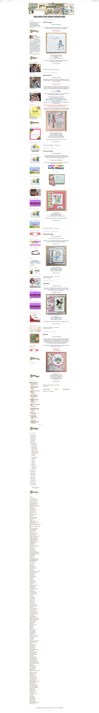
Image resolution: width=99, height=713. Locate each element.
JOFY (31, 596)
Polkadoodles (49, 277)
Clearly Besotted (33, 528)
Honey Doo (32, 582)
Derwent (31, 547)
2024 (32, 437)
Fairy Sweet (33, 392)
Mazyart (31, 622)
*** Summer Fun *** (34, 405)
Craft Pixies (32, 534)
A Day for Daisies (33, 499)
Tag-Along (32, 682)
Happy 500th (47, 75)
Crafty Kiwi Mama (34, 382)
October (33, 447)
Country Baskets (33, 533)
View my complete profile (35, 53)
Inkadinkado (32, 587)
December (34, 444)
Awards (63, 16)
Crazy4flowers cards (35, 408)
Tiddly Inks (32, 688)
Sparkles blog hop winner (35, 670)
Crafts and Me (33, 537)
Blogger (61, 707)
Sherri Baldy (32, 666)
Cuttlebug (32, 543)
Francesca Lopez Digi (34, 571)
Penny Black (32, 644)
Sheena (31, 664)
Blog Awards (51, 16)
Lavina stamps (32, 606)
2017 (32, 473)
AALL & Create (33, 501)
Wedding (31, 697)
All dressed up (32, 504)
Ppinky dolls (32, 653)
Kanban (31, 601)
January (33, 468)
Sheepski (31, 665)
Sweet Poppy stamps (34, 681)
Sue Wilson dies (33, 678)
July (32, 460)
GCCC (31, 574)
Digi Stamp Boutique (34, 553)
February (33, 467)
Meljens (31, 623)
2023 (32, 439)
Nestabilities (32, 637)
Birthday (45, 334)
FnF (30, 570)
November (34, 446)
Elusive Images (32, 558)
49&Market (32, 498)
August (33, 458)
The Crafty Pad (33, 686)
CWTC (31, 544)
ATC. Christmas (33, 514)
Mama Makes (32, 621)
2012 (32, 480)
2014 (32, 477)
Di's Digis (31, 549)
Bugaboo (31, 520)
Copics (31, 532)
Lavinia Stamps (33, 608)
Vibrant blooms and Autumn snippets (34, 396)
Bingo (31, 519)
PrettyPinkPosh (33, 654)
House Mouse (32, 585)
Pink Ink (31, 648)
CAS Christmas (47, 22)
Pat (48, 69)
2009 (32, 484)
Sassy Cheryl (32, 659)
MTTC (50, 328)
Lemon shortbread (33, 611)
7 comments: (56, 228)
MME (31, 627)
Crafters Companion (34, 536)
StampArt (32, 675)
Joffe (31, 595)
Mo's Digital (32, 629)
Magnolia (31, 617)
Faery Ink (31, 565)
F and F (31, 564)
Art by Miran (32, 512)
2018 (32, 471)
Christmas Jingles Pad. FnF (35, 524)
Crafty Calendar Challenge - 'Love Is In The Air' (35, 417)
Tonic (31, 692)
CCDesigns (32, 523)
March (33, 465)
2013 (32, 478)
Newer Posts (46, 389)
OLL (30, 638)
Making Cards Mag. (33, 618)
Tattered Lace (32, 683)
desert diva (33, 412)
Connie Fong (32, 531)
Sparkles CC (32, 672)
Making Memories (33, 619)
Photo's (45, 16)
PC (30, 643)
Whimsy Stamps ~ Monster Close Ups (34, 384)
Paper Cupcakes (33, 640)
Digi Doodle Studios (34, 552)
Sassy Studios (32, 660)
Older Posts (66, 389)
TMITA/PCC (32, 691)
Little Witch (46, 283)
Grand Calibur (32, 576)
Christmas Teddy (48, 151)
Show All (39, 424)
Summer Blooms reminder (34, 388)
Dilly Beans (32, 554)
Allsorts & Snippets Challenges (34, 401)
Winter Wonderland (33, 702)
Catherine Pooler (33, 522)
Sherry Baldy (32, 668)
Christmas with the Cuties (35, 526)
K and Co (31, 598)
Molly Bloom (32, 632)
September (34, 457)
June (33, 461)
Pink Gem (32, 647)
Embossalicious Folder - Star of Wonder (34, 560)
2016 (32, 474)
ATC (30, 513)
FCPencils (32, 566)
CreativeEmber (33, 542)
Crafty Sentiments (33, 541)
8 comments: (56, 69)
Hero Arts (32, 580)
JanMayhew (32, 591)
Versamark (32, 696)
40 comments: (57, 145)
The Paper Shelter (33, 687)
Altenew (31, 507)
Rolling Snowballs (48, 234)
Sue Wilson (32, 677)
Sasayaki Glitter (33, 658)
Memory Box (32, 624)
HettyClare (32, 581)
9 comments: (56, 327)
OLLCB (31, 639)
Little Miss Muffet (33, 613)
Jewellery (40, 16)
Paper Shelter (32, 642)
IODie (31, 590)
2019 (32, 470)
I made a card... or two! (35, 413)
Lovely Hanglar (33, 616)
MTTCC (31, 634)
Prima (31, 655)
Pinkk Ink (31, 650)
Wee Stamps (32, 698)
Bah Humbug (32, 517)
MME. (31, 628)
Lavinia (31, 607)
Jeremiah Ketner (33, 592)
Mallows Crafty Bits (35, 386)
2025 (32, 436)
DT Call (31, 557)
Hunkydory (32, 586)
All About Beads (33, 503)
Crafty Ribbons (33, 539)
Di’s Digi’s (32, 548)
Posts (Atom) (51, 391)
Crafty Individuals (33, 538)
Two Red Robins (33, 693)
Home (36, 16)
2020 (32, 443)
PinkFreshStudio (33, 649)
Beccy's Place (32, 518)
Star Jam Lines (33, 676)
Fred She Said (32, 572)
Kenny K (31, 602)
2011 (32, 481)
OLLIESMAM (33, 415)
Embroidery (32, 561)
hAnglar (31, 577)
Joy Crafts (32, 597)
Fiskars (31, 569)
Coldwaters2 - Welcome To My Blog (35, 421)
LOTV (47, 328)
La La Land (32, 603)
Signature (31, 669)
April (33, 464)
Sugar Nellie (32, 680)
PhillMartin (32, 645)
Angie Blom (32, 508)
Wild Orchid (32, 701)
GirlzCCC (32, 575)
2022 (32, 440)
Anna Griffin (32, 509)
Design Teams (57, 16)
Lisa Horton (32, 612)
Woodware (32, 703)
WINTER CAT (33, 422)
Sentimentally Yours (34, 663)
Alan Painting (32, 502)
